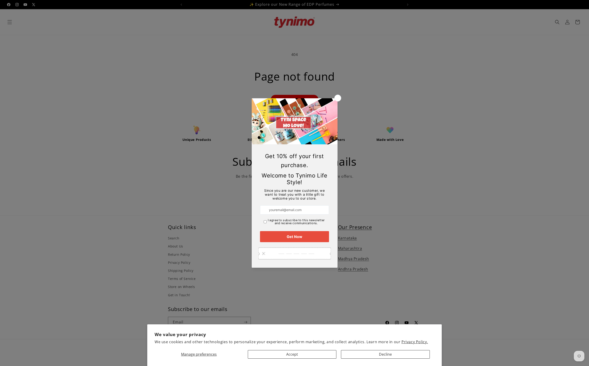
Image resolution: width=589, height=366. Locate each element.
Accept (292, 354)
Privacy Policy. (414, 341)
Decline (385, 354)
